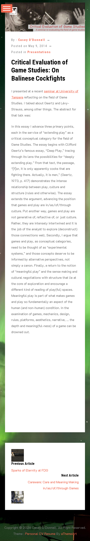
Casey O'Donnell (31, 40)
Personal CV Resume (40, 533)
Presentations (39, 52)
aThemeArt (69, 533)
